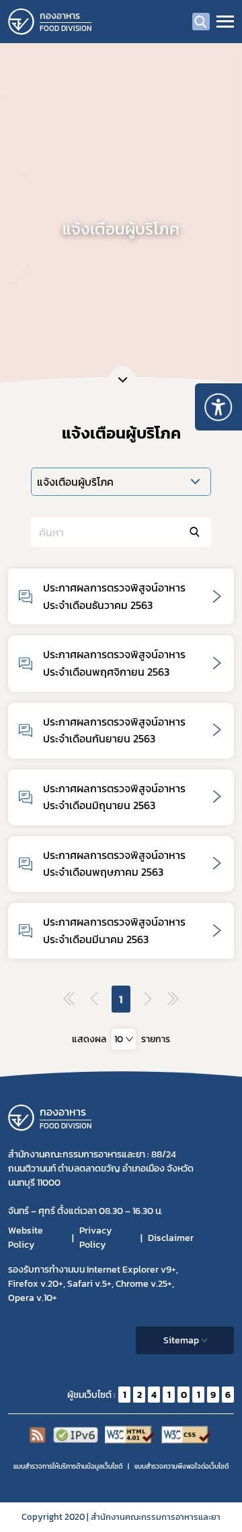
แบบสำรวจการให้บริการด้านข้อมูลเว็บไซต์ (67, 1466)
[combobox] (124, 1039)
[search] (201, 21)
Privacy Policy (95, 1237)
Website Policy (25, 1237)
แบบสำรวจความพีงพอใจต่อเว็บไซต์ (181, 1466)
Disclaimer (171, 1238)
